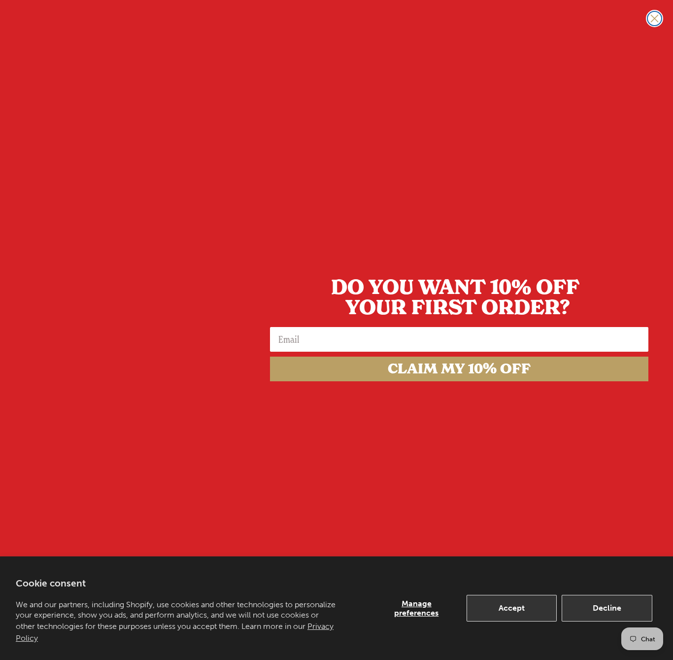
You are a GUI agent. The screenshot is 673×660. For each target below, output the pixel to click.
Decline (607, 608)
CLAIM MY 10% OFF (459, 368)
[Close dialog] (654, 18)
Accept (512, 608)
